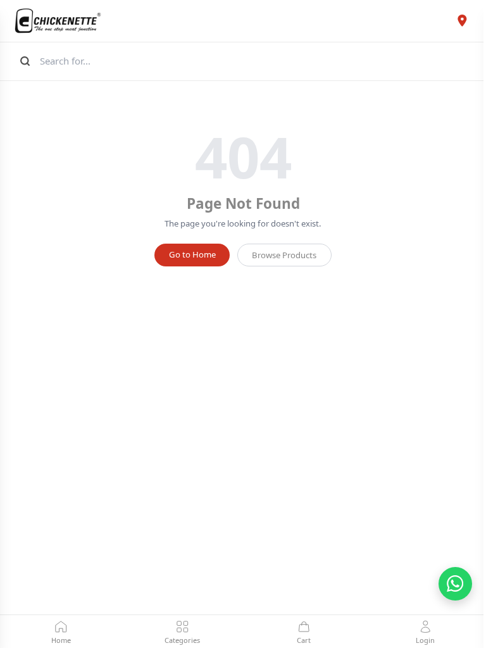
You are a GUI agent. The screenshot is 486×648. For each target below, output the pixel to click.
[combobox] (256, 61)
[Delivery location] (462, 20)
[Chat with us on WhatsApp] (455, 584)
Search (23, 61)
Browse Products (284, 255)
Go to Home (192, 254)
